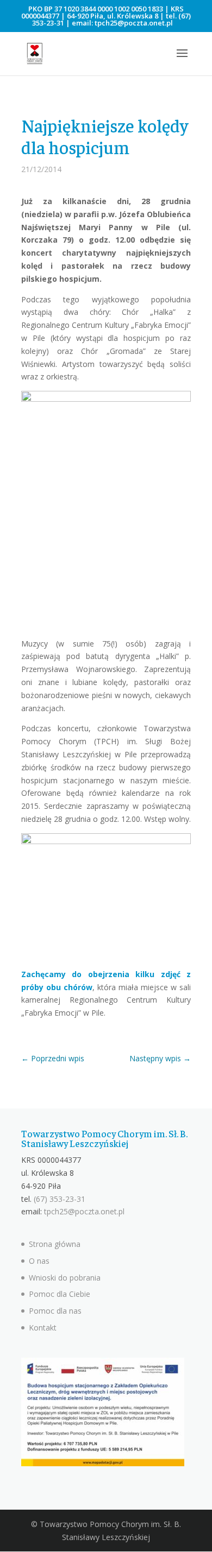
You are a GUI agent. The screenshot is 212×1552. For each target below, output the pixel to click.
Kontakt (43, 1327)
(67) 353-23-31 (59, 1199)
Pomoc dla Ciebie (59, 1294)
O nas (39, 1261)
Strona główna (54, 1244)
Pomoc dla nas (55, 1311)
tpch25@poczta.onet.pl (134, 23)
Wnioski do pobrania (65, 1277)
